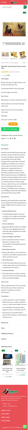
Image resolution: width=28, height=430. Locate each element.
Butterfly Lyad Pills (6, 173)
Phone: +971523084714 (10, 406)
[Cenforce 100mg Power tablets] (20, 358)
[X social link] (8, 138)
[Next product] (26, 63)
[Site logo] (14, 2)
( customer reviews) (14, 72)
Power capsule (14, 62)
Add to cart (13, 124)
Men (7, 62)
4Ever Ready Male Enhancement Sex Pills (7, 370)
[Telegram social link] (15, 138)
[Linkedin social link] (13, 138)
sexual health (5, 159)
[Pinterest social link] (10, 138)
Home (2, 62)
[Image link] (9, 391)
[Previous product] (22, 63)
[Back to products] (24, 63)
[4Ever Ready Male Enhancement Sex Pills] (7, 358)
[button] (2, 29)
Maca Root (15, 227)
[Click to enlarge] (4, 45)
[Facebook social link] (6, 138)
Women (20, 135)
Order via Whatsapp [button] (11, 129)
